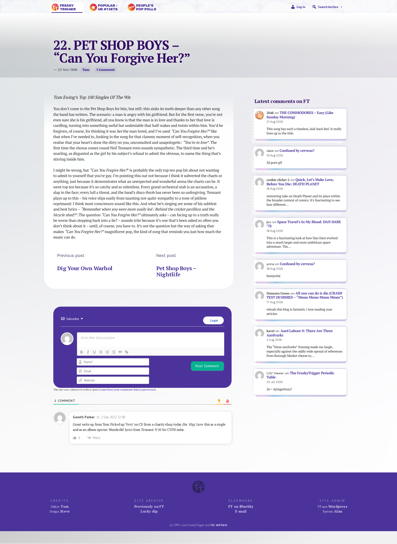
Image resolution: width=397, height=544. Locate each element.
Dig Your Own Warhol (84, 268)
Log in (301, 7)
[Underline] (94, 352)
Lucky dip (149, 511)
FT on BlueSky (241, 506)
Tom (85, 70)
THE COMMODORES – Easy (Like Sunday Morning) (300, 114)
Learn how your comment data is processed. (127, 389)
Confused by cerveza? (297, 150)
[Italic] (88, 352)
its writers (218, 525)
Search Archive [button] (328, 7)
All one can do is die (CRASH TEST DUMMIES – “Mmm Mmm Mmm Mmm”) (305, 295)
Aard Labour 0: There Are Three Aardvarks (300, 333)
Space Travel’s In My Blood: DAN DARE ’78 (304, 224)
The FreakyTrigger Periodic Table (300, 375)
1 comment (105, 70)
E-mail (241, 511)
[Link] (126, 352)
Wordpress (337, 506)
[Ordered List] (107, 352)
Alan (338, 511)
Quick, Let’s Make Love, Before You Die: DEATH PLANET (300, 181)
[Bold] (81, 352)
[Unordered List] (114, 352)
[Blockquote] (120, 352)
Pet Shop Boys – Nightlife (176, 271)
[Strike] (101, 352)
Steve (65, 511)
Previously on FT (149, 506)
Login (213, 320)
